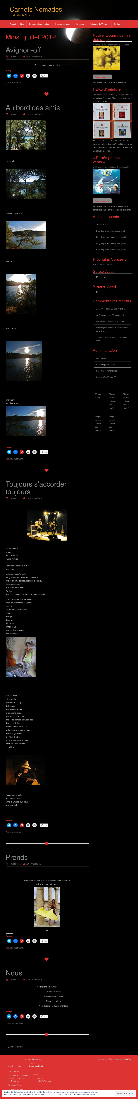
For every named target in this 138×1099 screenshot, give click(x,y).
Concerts (32, 1063)
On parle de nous (62, 23)
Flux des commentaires (106, 370)
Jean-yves (101, 308)
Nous (14, 972)
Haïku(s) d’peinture (44, 1081)
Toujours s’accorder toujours (36, 487)
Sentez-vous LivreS (36, 1066)
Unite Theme (109, 1059)
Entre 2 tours (15, 1081)
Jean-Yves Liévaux (34, 56)
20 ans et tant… (103, 224)
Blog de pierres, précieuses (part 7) (111, 230)
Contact (116, 23)
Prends (17, 857)
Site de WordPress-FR (106, 377)
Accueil (13, 23)
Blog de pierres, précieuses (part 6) (111, 237)
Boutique (80, 23)
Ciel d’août (119, 321)
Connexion (101, 358)
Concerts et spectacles (38, 23)
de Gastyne (101, 315)
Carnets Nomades (36, 8)
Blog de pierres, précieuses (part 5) (111, 243)
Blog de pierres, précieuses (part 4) (111, 249)
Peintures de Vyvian (99, 23)
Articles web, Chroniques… (21, 1075)
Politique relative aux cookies (85, 1094)
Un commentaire (15, 83)
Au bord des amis (33, 107)
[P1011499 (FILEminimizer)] (47, 907)
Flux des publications (105, 364)
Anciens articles (16, 1046)
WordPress (128, 1059)
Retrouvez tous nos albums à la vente (109, 82)
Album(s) (40, 1078)
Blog (22, 23)
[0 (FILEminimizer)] (47, 525)
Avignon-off (23, 49)
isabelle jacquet (103, 321)
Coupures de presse (18, 1078)
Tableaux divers (17, 1089)
